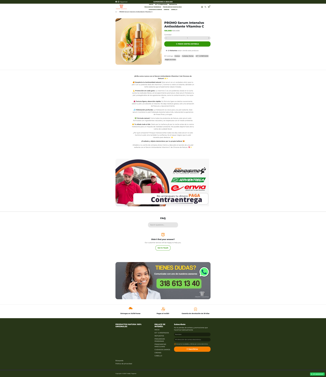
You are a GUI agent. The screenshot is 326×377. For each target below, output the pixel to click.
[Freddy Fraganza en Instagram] (118, 2)
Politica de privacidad (123, 364)
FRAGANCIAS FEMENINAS (152, 7)
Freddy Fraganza (131, 373)
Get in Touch (163, 248)
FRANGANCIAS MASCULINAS (172, 7)
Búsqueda (119, 361)
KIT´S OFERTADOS (161, 4)
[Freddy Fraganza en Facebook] (116, 2)
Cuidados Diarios (187, 56)
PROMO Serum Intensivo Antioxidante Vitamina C (135, 12)
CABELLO (174, 9)
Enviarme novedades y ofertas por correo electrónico (192, 344)
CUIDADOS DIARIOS (155, 9)
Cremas (177, 56)
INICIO (151, 4)
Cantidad (167, 35)
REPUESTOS (173, 4)
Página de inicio (170, 59)
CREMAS (166, 9)
